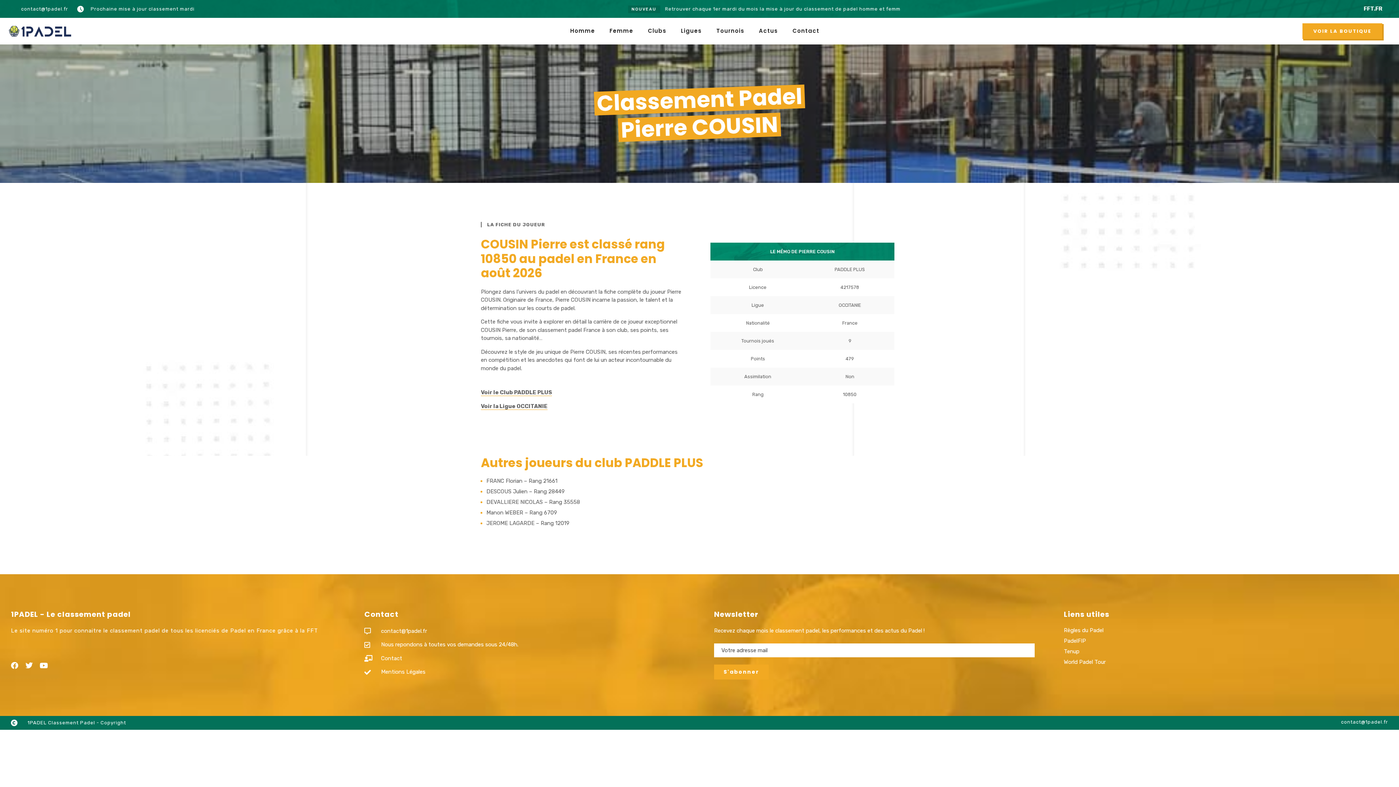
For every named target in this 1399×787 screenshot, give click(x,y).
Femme (621, 31)
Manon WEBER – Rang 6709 (521, 512)
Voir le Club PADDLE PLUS (516, 392)
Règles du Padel (1084, 630)
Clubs (657, 31)
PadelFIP (1075, 641)
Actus (768, 31)
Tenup (1071, 651)
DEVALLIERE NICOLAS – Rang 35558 (533, 502)
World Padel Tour (1085, 662)
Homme (582, 31)
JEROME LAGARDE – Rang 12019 (527, 523)
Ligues (691, 31)
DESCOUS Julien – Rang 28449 (525, 491)
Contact (805, 31)
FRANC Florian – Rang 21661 (521, 481)
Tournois (730, 31)
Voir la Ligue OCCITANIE (514, 406)
